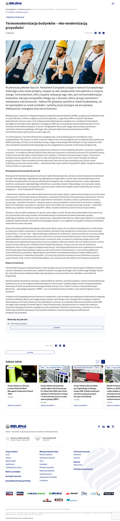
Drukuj (31, 352)
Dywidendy (43, 464)
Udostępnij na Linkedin (99, 33)
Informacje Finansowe (47, 458)
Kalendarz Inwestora (47, 467)
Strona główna (11, 9)
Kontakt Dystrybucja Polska (18, 481)
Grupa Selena (12, 451)
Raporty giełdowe (46, 454)
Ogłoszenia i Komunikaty (48, 477)
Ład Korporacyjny (46, 474)
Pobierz (57, 327)
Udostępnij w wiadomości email (103, 33)
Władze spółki (11, 461)
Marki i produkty (13, 471)
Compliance (44, 480)
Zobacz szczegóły (14, 405)
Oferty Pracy (78, 465)
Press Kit (77, 458)
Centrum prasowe (24, 9)
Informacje (77, 454)
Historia (8, 458)
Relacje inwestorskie (49, 451)
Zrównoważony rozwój (13, 467)
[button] (14, 3)
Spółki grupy (10, 464)
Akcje (41, 461)
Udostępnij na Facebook (95, 33)
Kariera (77, 462)
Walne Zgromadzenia (47, 470)
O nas (8, 454)
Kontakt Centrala (13, 476)
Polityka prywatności (83, 469)
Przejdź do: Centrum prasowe (17, 12)
